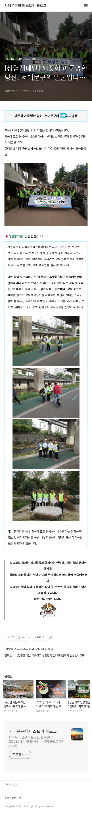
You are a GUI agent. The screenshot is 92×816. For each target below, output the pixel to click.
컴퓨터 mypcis (14, 807)
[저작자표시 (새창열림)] (50, 637)
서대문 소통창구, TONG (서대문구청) (27, 792)
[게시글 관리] (24, 637)
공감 (7, 799)
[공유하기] (18, 637)
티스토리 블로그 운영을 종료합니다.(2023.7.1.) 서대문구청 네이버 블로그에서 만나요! (36, 741)
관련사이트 (11, 784)
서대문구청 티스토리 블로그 (25, 5)
